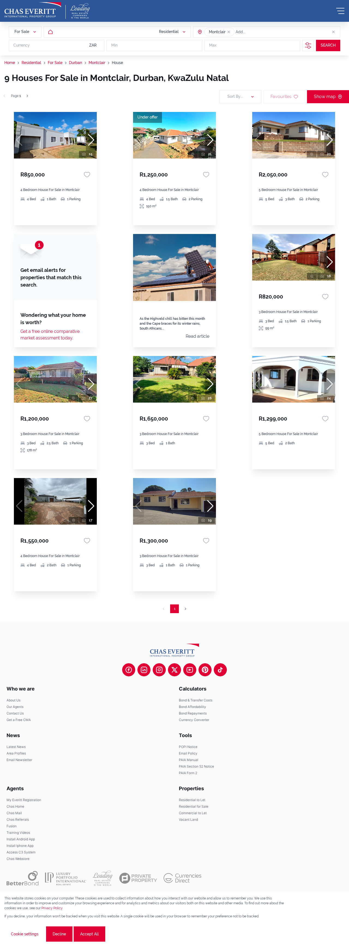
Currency (21, 45)
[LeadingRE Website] (103, 878)
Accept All (89, 934)
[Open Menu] (340, 11)
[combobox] (257, 32)
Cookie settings (24, 934)
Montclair (97, 62)
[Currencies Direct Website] (182, 878)
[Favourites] (87, 174)
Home (9, 62)
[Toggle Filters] (308, 45)
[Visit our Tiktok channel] (220, 669)
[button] (229, 32)
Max (212, 45)
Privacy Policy (52, 908)
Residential (31, 62)
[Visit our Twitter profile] (174, 669)
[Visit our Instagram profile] (159, 669)
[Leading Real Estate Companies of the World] (80, 11)
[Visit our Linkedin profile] (144, 669)
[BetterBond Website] (22, 878)
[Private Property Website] (138, 878)
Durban (75, 62)
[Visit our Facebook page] (128, 669)
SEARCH (328, 45)
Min (114, 45)
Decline (59, 934)
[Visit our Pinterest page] (205, 669)
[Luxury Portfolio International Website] (65, 878)
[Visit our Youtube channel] (189, 669)
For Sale (55, 62)
